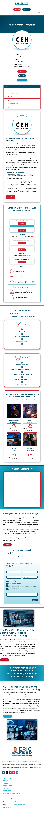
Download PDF (22, 71)
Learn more (4, 659)
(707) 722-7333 (17, 801)
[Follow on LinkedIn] (17, 772)
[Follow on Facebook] (3, 772)
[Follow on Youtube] (10, 772)
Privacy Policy (7, 790)
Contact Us (6, 788)
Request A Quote (22, 80)
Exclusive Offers (17, 9)
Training (5, 783)
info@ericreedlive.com (19, 804)
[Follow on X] (7, 772)
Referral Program (7, 785)
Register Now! (10, 197)
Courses (5, 780)
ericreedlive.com (7, 807)
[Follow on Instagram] (13, 772)
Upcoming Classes (26, 9)
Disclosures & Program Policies (11, 793)
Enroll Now (22, 75)
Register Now (21, 223)
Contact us (7, 544)
